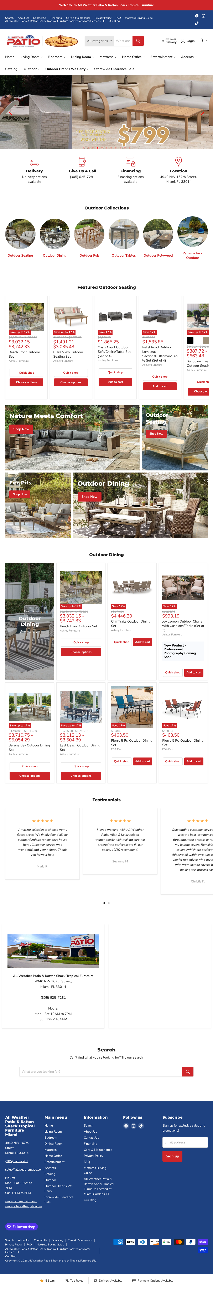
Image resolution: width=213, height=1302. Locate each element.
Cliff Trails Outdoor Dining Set (130, 623)
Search (9, 18)
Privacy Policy (103, 18)
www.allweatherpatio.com (23, 1206)
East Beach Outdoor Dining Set (80, 747)
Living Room (30, 57)
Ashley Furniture (19, 361)
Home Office (132, 57)
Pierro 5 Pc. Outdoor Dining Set (131, 742)
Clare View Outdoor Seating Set (68, 354)
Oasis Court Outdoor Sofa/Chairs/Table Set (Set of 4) (114, 351)
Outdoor (30, 69)
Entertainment (161, 57)
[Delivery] (34, 170)
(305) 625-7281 (16, 1161)
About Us (23, 18)
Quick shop (26, 373)
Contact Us (39, 18)
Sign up (172, 1156)
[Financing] (130, 170)
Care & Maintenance (78, 18)
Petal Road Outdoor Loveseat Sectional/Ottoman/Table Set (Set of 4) (159, 354)
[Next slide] (201, 112)
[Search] (138, 41)
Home (9, 57)
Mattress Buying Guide (139, 18)
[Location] (179, 170)
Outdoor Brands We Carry (65, 69)
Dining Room (81, 57)
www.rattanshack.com (21, 1201)
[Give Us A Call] (82, 170)
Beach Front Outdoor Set (24, 354)
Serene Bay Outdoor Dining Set (29, 747)
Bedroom (55, 57)
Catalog (11, 69)
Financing (56, 18)
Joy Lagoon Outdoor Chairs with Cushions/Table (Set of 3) (183, 626)
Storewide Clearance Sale (114, 69)
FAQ (118, 18)
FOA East (117, 749)
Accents (187, 57)
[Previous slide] (11, 112)
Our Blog (114, 21)
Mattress (107, 57)
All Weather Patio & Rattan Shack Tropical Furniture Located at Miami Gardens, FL (55, 21)
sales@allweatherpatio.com (24, 1169)
